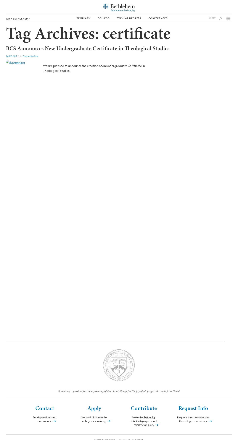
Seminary (83, 18)
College (103, 18)
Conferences (158, 18)
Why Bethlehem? (18, 18)
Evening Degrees (129, 18)
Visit (212, 18)
